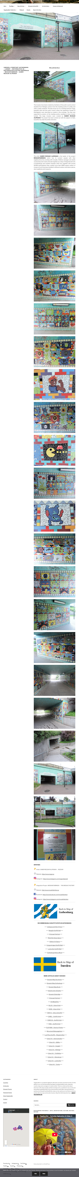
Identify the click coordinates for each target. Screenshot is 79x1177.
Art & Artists (45, 6)
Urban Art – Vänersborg (54, 1057)
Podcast (22, 10)
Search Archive (37, 10)
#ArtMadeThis (54, 1001)
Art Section (6, 1086)
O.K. (35, 1173)
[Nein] (77, 1172)
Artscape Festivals (54, 934)
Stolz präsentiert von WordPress (42, 1164)
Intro (5, 6)
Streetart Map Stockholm (54, 979)
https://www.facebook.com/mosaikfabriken (55, 894)
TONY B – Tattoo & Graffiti (54, 1013)
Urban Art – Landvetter (54, 1061)
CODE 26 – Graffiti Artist (55, 1020)
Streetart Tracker (7, 1089)
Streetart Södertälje (54, 994)
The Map (11, 6)
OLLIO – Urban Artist (54, 1005)
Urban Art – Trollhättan (54, 1053)
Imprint (5, 1102)
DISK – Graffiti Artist (54, 1024)
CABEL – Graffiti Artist (54, 1016)
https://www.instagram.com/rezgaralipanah (55, 879)
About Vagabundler (8, 1096)
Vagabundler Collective (10, 10)
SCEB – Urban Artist (54, 1009)
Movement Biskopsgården (54, 1031)
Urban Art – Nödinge (54, 1049)
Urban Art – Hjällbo (54, 1042)
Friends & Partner (7, 1092)
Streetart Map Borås (54, 987)
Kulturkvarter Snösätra (54, 990)
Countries (5, 1082)
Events (28, 10)
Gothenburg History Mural (54, 952)
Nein (44, 1173)
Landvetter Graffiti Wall (54, 949)
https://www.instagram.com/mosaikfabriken (55, 899)
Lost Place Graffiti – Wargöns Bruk (54, 1035)
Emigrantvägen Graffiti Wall (55, 945)
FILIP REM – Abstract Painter (54, 1027)
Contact (5, 1099)
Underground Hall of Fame (54, 927)
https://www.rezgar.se (48, 874)
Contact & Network (58, 6)
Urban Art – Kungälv (54, 1046)
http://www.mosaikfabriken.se (50, 890)
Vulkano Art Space (54, 941)
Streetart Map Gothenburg (54, 983)
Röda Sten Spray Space (54, 938)
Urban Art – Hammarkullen (54, 1038)
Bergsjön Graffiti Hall (55, 930)
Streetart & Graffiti (33, 6)
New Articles (21, 6)
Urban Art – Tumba (54, 1064)
